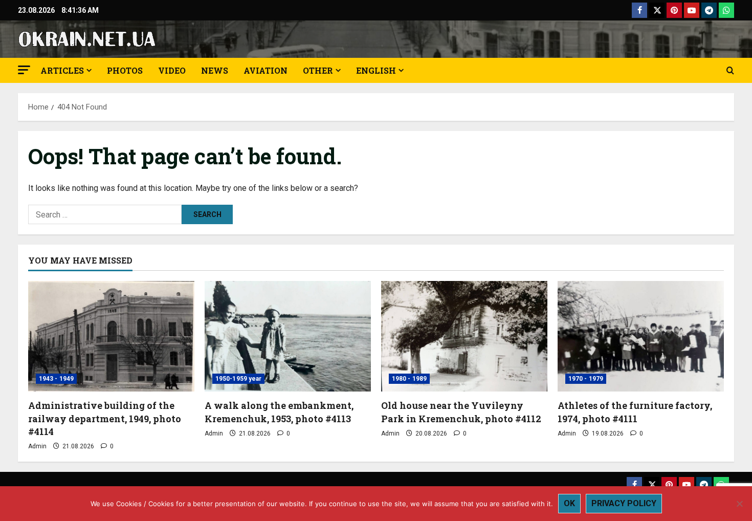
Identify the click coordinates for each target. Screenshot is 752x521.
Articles (62, 70)
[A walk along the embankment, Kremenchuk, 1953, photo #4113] (288, 336)
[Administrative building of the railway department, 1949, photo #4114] (111, 336)
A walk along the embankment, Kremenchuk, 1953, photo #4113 (279, 411)
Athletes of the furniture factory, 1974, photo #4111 (635, 411)
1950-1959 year (238, 378)
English (376, 70)
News (214, 70)
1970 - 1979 (585, 378)
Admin (37, 446)
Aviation (265, 70)
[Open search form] (730, 70)
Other (318, 70)
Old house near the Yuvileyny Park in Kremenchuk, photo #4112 (461, 411)
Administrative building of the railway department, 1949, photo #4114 (104, 418)
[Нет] (739, 503)
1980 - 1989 (409, 378)
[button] (24, 70)
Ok (569, 503)
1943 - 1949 (56, 378)
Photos (125, 70)
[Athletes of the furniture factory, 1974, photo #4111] (641, 336)
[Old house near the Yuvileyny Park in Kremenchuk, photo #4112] (464, 336)
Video (172, 70)
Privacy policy (623, 503)
